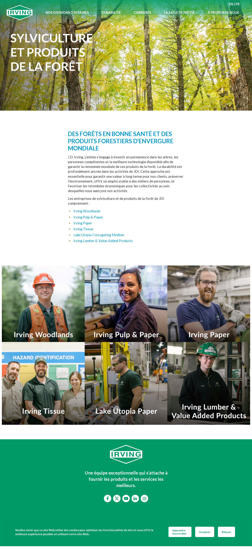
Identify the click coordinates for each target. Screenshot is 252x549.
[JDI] (23, 12)
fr (237, 4)
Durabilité (111, 13)
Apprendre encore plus (179, 532)
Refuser (226, 532)
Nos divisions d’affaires (67, 13)
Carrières (142, 13)
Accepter (204, 532)
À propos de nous (223, 13)
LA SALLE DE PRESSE (179, 13)
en (231, 4)
